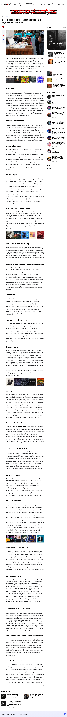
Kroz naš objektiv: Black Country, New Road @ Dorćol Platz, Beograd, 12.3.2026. (58, 137)
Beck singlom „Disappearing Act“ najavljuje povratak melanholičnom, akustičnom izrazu (14, 703)
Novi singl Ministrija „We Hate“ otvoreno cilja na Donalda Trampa (37, 696)
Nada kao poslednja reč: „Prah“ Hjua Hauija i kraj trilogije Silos (59, 61)
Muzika (14, 4)
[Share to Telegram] (3, 39)
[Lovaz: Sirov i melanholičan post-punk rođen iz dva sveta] (49, 102)
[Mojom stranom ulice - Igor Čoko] (49, 97)
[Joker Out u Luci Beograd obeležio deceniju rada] (3, 696)
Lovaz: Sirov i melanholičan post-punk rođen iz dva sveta (59, 101)
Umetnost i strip (29, 4)
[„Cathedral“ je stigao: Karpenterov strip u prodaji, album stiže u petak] (49, 86)
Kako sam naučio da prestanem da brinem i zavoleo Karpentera (58, 73)
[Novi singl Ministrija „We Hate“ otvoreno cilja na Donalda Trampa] (26, 696)
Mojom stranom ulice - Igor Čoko (56, 44)
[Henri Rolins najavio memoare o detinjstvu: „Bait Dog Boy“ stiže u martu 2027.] (50, 54)
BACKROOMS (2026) (57, 78)
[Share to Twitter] (3, 33)
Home (3, 16)
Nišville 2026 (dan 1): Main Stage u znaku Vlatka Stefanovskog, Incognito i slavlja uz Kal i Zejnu (58, 114)
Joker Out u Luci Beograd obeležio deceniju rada (13, 695)
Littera (36, 4)
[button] (3, 41)
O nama (53, 4)
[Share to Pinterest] (3, 35)
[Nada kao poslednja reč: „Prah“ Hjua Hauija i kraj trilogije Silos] (50, 61)
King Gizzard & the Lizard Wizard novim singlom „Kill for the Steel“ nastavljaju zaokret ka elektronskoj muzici (58, 122)
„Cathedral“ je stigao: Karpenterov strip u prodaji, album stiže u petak (59, 85)
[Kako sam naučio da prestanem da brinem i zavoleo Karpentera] (49, 73)
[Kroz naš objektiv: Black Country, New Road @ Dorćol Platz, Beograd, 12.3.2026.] (49, 138)
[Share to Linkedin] (3, 37)
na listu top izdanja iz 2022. (19, 426)
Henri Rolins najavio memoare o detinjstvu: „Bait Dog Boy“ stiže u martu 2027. (59, 54)
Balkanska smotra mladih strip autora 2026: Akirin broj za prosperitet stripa (58, 143)
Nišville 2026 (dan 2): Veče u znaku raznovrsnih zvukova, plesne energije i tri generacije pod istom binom (58, 130)
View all (44, 691)
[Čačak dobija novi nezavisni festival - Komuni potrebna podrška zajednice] (49, 108)
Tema (48, 4)
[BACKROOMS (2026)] (49, 80)
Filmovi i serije (20, 4)
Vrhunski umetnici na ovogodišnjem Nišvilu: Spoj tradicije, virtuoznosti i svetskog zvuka (58, 150)
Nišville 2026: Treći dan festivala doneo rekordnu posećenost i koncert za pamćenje (58, 158)
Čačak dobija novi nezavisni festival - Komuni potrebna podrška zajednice (58, 107)
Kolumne (42, 4)
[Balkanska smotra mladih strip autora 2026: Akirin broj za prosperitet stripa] (49, 144)
